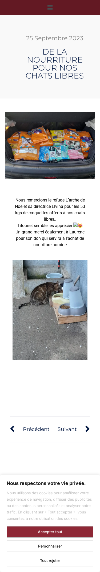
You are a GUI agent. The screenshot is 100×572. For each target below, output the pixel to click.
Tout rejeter (50, 560)
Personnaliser (50, 546)
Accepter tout (50, 531)
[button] (49, 8)
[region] (50, 523)
